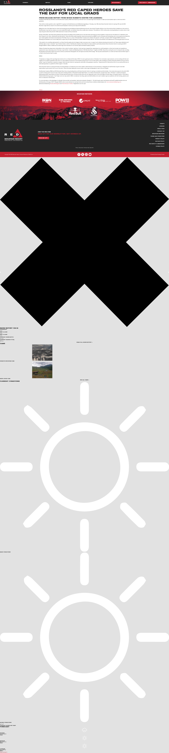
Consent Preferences (24, 154)
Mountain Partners (84, 94)
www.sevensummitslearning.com (114, 82)
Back (41, 89)
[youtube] (90, 154)
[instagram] (86, 154)
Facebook (52, 83)
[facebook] (78, 154)
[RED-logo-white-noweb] (7, 0)
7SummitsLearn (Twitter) (67, 83)
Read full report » (3, 752)
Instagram (57, 83)
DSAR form (30, 154)
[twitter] (82, 154)
